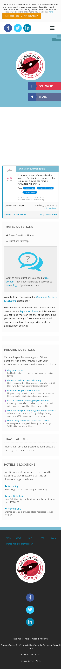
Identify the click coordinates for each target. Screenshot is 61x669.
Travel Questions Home (21, 235)
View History (39, 199)
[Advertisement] (30, 136)
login (15, 285)
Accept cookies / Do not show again (21, 15)
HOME (8, 537)
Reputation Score (29, 311)
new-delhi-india (46, 188)
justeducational (50, 208)
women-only (30, 192)
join (8, 285)
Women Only (29, 511)
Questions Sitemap (19, 240)
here (51, 12)
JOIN (30, 537)
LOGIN (19, 537)
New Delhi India (30, 499)
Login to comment (48, 214)
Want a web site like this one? (19, 543)
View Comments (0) (16, 214)
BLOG (53, 537)
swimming (30, 188)
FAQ (42, 537)
